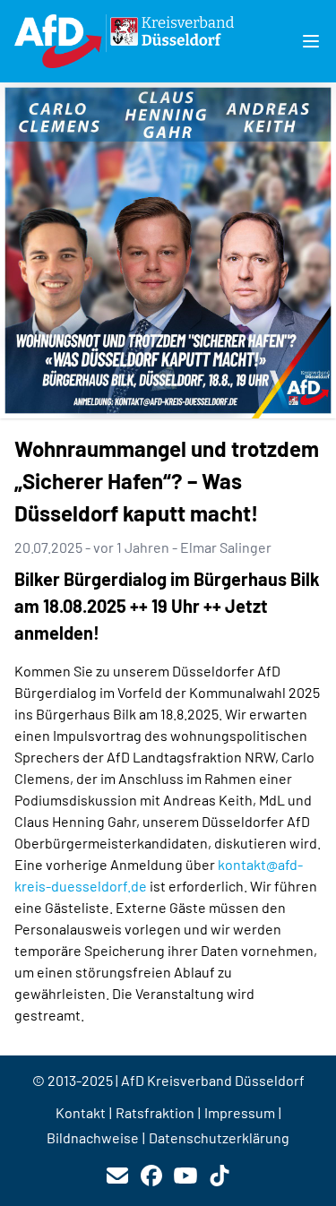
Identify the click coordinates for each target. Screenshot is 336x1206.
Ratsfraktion (155, 1112)
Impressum (239, 1112)
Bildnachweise (93, 1137)
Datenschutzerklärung (219, 1137)
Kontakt (81, 1112)
